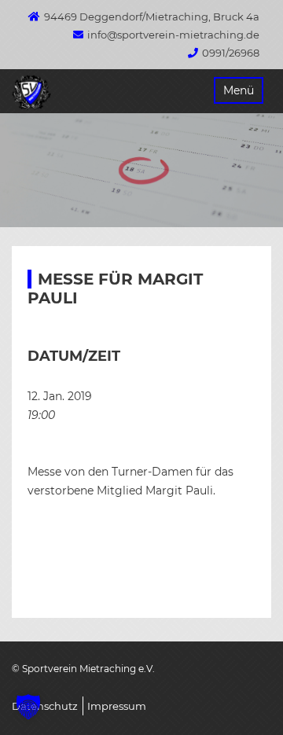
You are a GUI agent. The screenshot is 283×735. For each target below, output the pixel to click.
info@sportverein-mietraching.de (173, 34)
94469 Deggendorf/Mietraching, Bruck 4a (151, 16)
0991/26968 (230, 52)
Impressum (116, 706)
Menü (238, 90)
